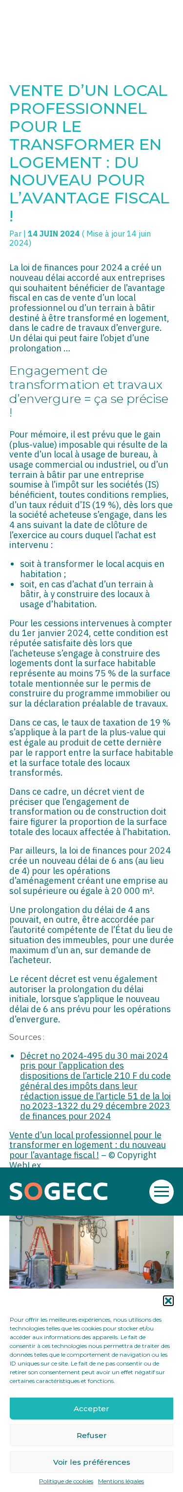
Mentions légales (121, 1481)
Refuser (92, 1435)
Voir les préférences (91, 1462)
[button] (168, 1301)
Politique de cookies (66, 1481)
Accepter (91, 1408)
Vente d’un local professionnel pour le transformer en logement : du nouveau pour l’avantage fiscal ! (87, 1145)
